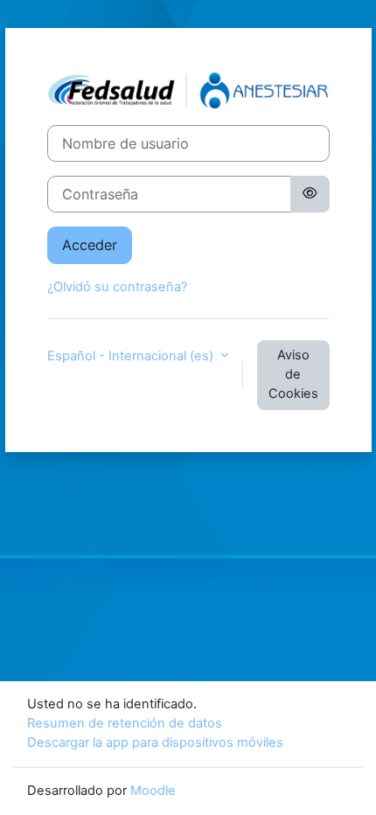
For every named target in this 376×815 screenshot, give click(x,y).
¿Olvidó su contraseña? (117, 287)
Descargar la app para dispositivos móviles (155, 742)
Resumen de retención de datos (124, 723)
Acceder (89, 245)
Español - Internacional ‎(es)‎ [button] (132, 356)
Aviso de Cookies (293, 374)
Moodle (153, 790)
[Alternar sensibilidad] (309, 194)
